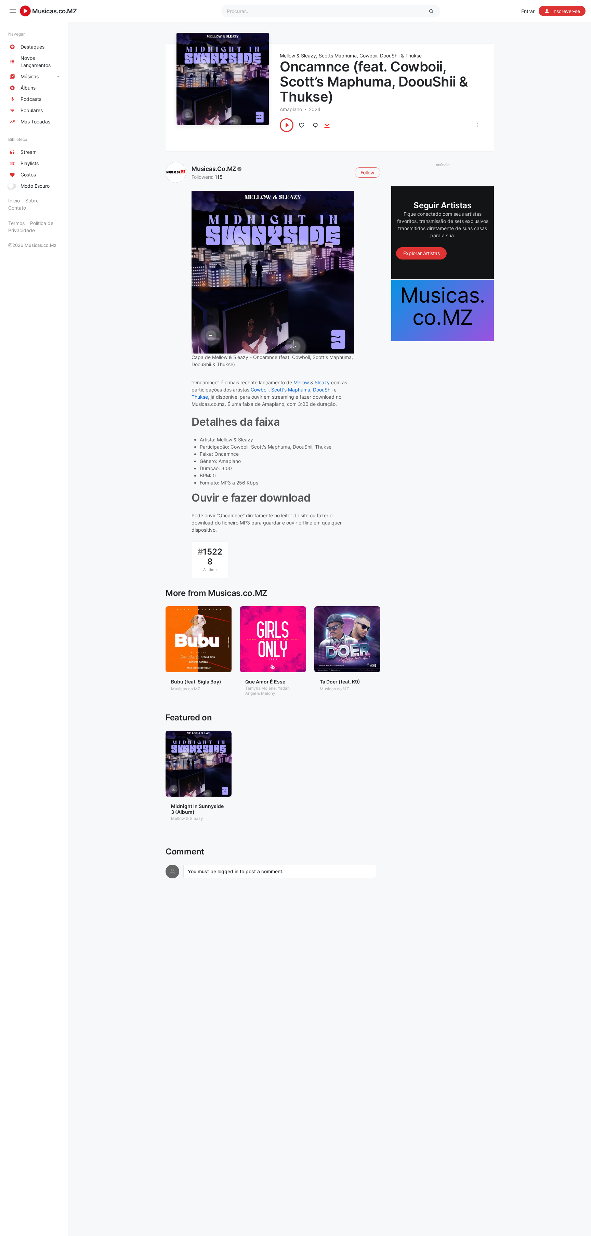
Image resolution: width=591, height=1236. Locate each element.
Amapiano (291, 109)
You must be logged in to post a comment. (236, 871)
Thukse (413, 55)
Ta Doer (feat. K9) (340, 682)
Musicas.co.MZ (54, 11)
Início (14, 200)
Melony (268, 693)
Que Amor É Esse (265, 682)
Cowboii (368, 55)
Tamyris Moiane (260, 688)
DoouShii (389, 55)
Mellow (301, 382)
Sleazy (322, 382)
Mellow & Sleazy (298, 55)
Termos (16, 223)
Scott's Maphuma (290, 390)
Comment (185, 851)
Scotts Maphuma (338, 55)
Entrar (528, 11)
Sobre (32, 200)
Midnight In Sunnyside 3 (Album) (197, 809)
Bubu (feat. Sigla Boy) (196, 682)
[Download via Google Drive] (327, 125)
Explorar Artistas (421, 253)
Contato (17, 208)
